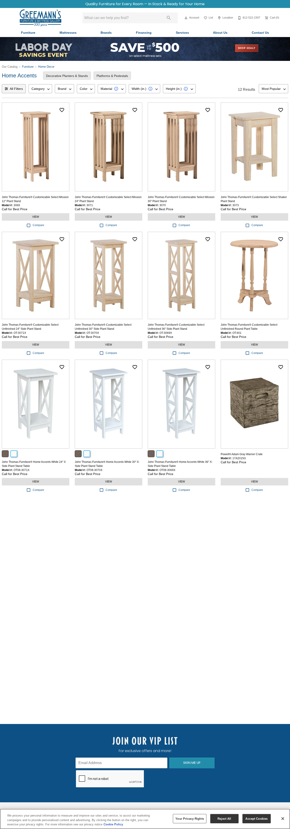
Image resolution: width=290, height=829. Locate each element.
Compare (38, 225)
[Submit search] (169, 18)
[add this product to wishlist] (61, 110)
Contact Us (260, 32)
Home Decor (46, 66)
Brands (106, 32)
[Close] (283, 819)
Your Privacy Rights (189, 818)
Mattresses (68, 32)
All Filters (16, 89)
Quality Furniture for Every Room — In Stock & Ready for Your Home (145, 4)
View (35, 216)
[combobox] (40, 88)
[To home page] (40, 18)
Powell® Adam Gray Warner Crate (242, 454)
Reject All (224, 818)
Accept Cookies (256, 818)
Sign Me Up (192, 762)
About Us (220, 32)
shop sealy (246, 48)
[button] (186, 18)
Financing (144, 32)
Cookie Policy (113, 824)
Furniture (28, 32)
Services (182, 32)
